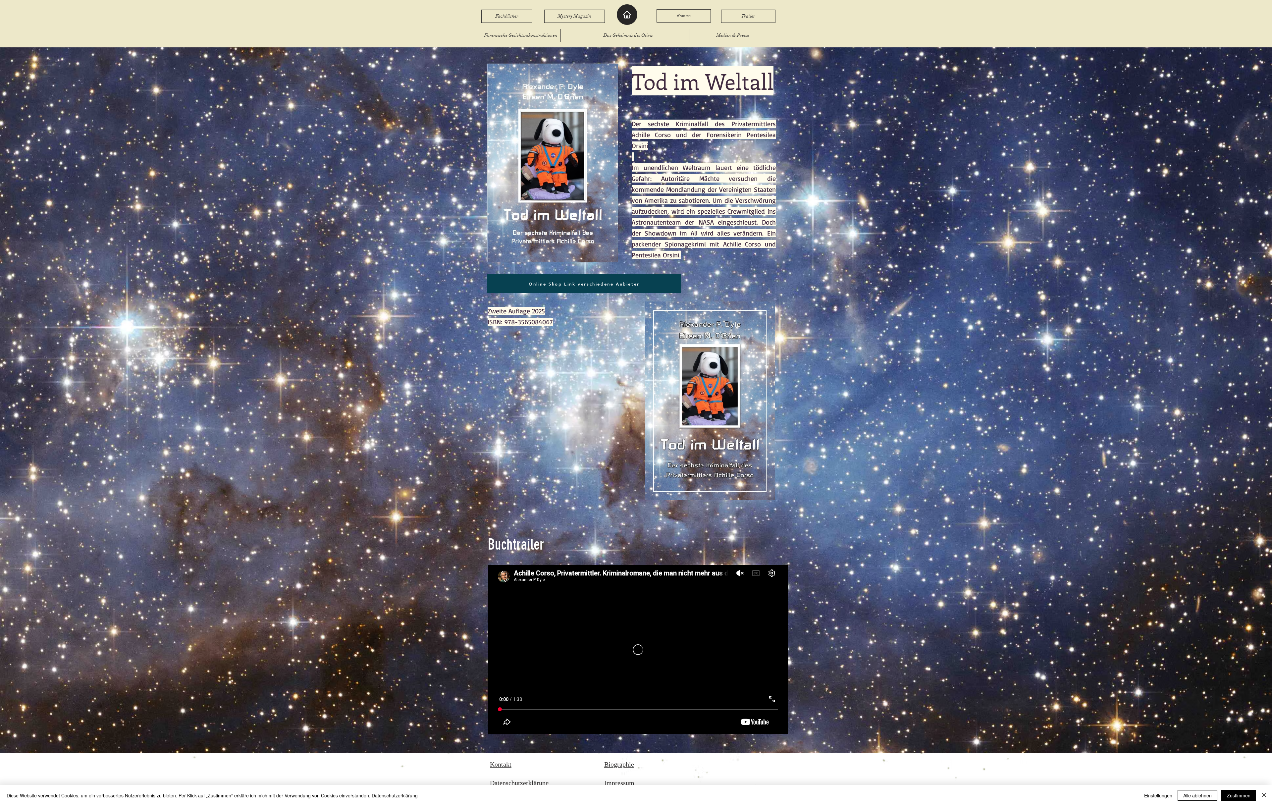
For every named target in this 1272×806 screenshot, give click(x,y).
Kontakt (500, 764)
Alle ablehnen (1197, 795)
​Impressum (619, 782)
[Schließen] (1264, 795)
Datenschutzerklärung (519, 782)
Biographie (619, 764)
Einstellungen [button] (1158, 795)
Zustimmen (1238, 795)
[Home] (627, 14)
